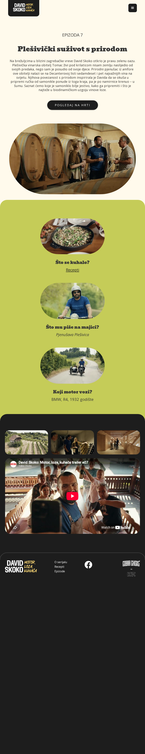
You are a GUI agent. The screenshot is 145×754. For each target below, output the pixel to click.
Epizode (59, 571)
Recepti (72, 269)
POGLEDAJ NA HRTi (72, 105)
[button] (132, 8)
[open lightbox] (26, 442)
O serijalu (60, 562)
